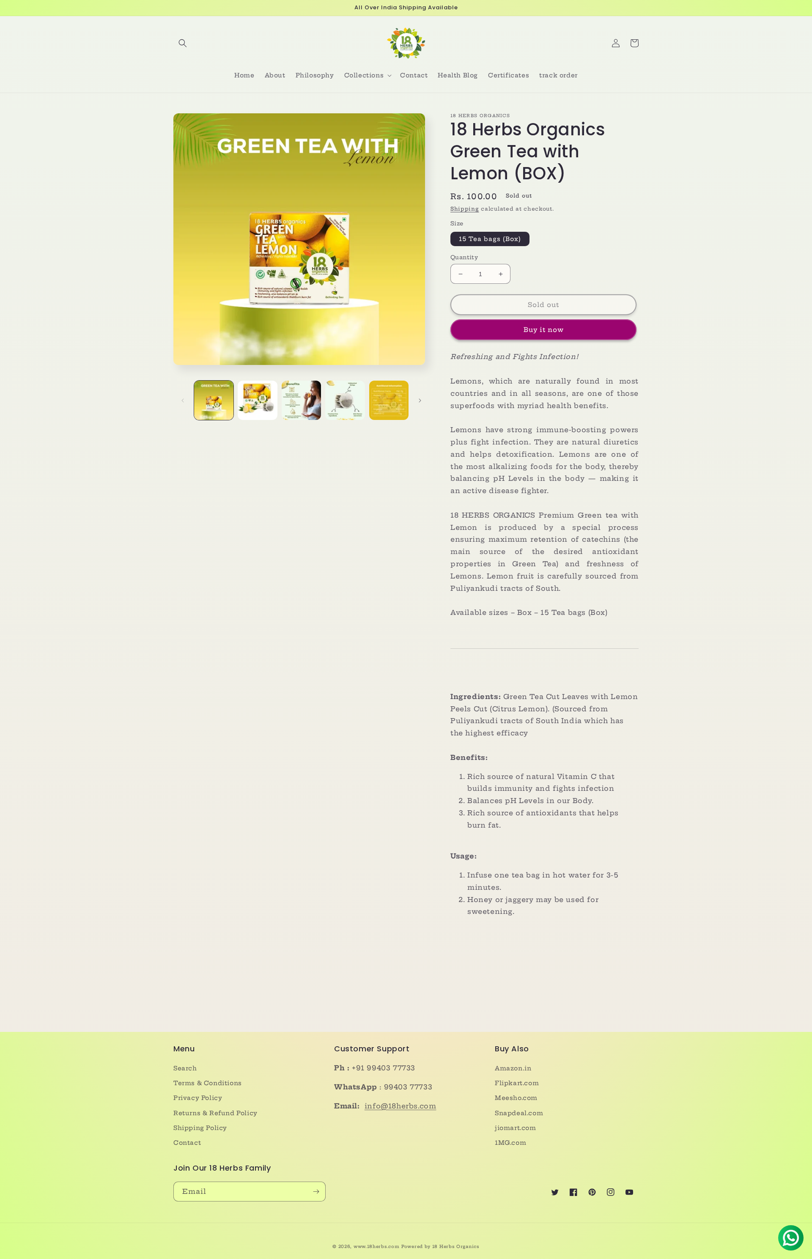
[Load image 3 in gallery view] (301, 400)
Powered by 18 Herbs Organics (440, 1246)
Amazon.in (513, 1068)
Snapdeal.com (519, 1113)
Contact (187, 1143)
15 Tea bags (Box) (490, 239)
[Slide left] (182, 400)
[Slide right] (420, 400)
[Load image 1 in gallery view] (213, 400)
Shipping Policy (200, 1128)
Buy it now (544, 330)
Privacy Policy (197, 1098)
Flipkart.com (517, 1083)
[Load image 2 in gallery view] (257, 400)
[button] (182, 43)
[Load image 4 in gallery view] (345, 400)
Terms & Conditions (207, 1083)
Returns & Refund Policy (215, 1113)
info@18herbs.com (400, 1106)
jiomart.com (515, 1128)
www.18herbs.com (377, 1246)
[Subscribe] (316, 1191)
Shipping (464, 209)
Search (185, 1068)
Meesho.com (516, 1098)
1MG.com (510, 1143)
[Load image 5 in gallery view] (389, 400)
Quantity (464, 257)
